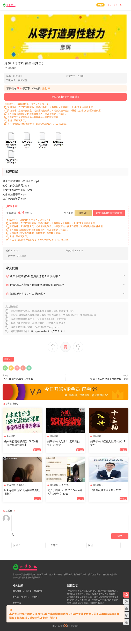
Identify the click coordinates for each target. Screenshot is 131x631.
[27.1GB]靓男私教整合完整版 (18, 378)
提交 (120, 536)
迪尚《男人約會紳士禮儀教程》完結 (109, 378)
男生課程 (12, 68)
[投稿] (109, 5)
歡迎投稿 (17, 603)
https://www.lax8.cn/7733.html (47, 331)
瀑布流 (16, 596)
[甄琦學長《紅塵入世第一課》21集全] (108, 420)
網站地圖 (17, 590)
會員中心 (25, 596)
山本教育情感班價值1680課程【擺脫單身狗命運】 (21, 443)
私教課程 (64, 485)
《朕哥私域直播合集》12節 (105, 490)
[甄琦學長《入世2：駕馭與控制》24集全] (65, 420)
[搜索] (115, 5)
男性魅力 (8, 359)
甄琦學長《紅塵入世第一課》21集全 (108, 443)
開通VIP (35, 596)
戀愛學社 (9, 5)
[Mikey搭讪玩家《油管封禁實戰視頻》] (22, 469)
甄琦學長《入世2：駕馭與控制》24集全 (63, 443)
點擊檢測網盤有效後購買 (66, 96)
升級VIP (46, 88)
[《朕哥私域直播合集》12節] (108, 469)
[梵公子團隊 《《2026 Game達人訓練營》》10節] (65, 469)
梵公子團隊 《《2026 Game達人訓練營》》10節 (64, 492)
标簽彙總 (38, 590)
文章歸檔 (27, 590)
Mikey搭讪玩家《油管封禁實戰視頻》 (22, 492)
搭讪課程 (11, 485)
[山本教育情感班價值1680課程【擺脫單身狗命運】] (22, 420)
